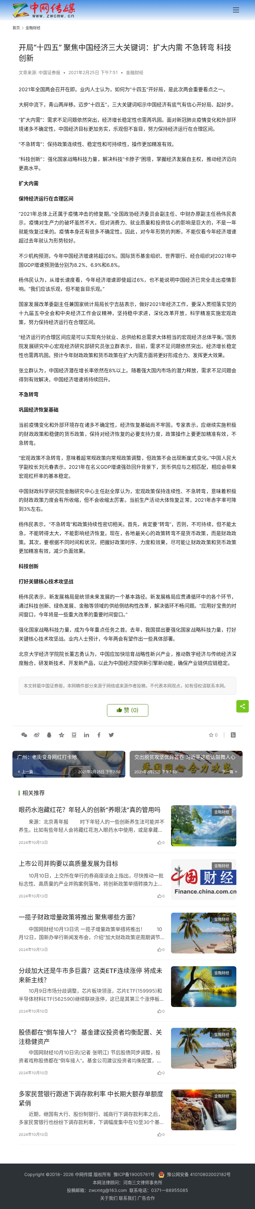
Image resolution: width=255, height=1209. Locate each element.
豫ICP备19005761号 (134, 1174)
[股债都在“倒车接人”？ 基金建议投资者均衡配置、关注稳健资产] (203, 1048)
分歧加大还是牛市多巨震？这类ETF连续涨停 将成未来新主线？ (90, 975)
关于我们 (109, 1198)
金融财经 (134, 72)
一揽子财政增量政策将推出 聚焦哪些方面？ (78, 917)
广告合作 (146, 1198)
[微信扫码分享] (24, 735)
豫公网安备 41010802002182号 (199, 1174)
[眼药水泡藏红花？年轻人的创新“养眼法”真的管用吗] (203, 825)
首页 (16, 28)
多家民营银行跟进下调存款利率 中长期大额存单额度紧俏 (91, 1098)
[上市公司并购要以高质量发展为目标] (203, 879)
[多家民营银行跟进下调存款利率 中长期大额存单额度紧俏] (203, 1109)
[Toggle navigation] (236, 10)
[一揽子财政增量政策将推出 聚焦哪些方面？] (203, 933)
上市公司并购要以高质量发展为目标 (68, 864)
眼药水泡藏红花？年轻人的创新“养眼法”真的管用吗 (89, 810)
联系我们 (128, 1198)
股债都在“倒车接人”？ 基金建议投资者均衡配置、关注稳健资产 (90, 1037)
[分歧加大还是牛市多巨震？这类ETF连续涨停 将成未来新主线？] (203, 986)
